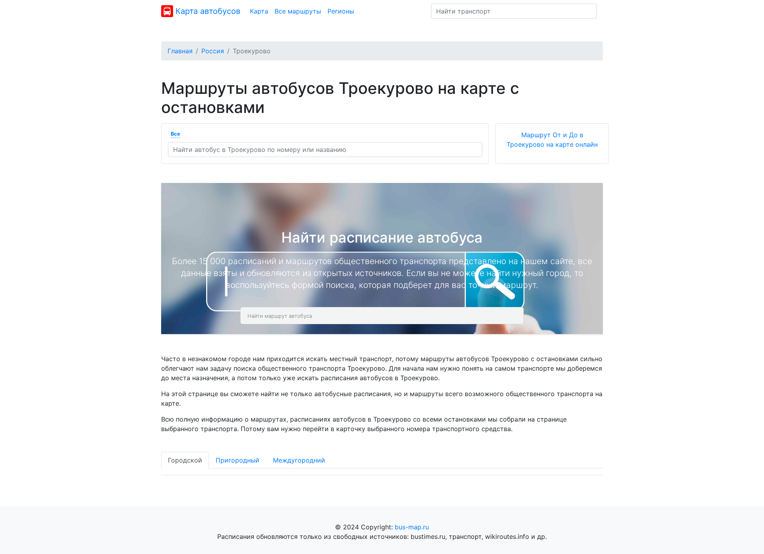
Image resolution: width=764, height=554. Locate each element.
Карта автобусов (206, 11)
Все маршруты (298, 11)
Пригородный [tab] (237, 460)
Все (175, 134)
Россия (212, 51)
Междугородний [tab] (299, 460)
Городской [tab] (185, 460)
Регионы (340, 11)
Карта (259, 11)
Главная (180, 51)
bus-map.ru (412, 527)
